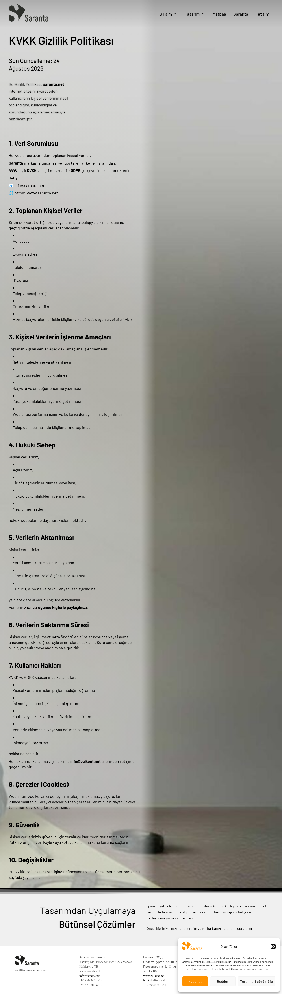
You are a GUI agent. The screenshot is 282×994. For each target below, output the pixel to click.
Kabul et (195, 981)
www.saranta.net (89, 971)
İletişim (262, 13)
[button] (273, 946)
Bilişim (166, 13)
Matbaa (219, 13)
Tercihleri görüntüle (256, 981)
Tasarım (192, 13)
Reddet (223, 981)
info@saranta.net (89, 976)
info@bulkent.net (154, 980)
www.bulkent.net (153, 976)
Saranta (240, 13)
